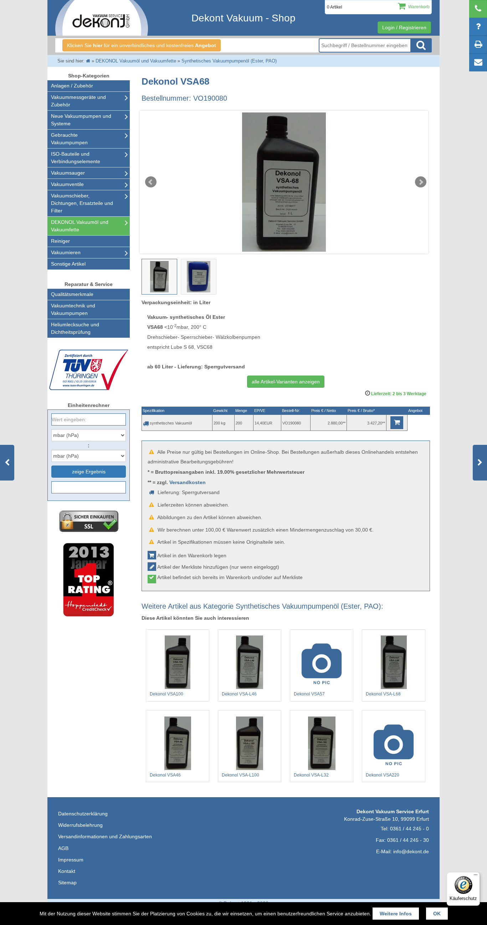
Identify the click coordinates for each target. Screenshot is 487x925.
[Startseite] (88, 61)
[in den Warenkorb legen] (396, 422)
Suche (421, 45)
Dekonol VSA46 (165, 775)
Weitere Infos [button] (396, 913)
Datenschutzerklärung (83, 813)
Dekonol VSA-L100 (240, 775)
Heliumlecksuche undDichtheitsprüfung (75, 328)
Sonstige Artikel (68, 264)
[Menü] (475, 876)
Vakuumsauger (68, 173)
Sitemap (67, 882)
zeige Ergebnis (89, 471)
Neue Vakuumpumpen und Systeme (81, 119)
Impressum (70, 860)
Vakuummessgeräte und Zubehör (78, 100)
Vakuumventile (67, 184)
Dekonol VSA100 (166, 694)
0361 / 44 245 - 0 (409, 828)
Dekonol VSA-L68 (383, 694)
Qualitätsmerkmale (72, 294)
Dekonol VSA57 (309, 694)
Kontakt (66, 871)
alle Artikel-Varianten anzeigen (286, 381)
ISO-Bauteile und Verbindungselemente (75, 157)
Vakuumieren (66, 252)
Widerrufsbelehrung (80, 825)
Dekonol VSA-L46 (239, 694)
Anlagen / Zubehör (72, 86)
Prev (151, 182)
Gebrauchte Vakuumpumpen (69, 138)
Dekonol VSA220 (382, 775)
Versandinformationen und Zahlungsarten (105, 836)
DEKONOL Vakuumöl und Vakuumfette (79, 225)
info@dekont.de (411, 851)
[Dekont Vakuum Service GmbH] (101, 18)
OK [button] (437, 913)
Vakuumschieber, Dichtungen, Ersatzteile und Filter (82, 203)
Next (420, 182)
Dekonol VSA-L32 (311, 775)
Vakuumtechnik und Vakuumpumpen (73, 309)
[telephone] (478, 9)
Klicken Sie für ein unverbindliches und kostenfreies (141, 45)
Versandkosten (187, 482)
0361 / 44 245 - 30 (408, 840)
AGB (63, 848)
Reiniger (60, 241)
